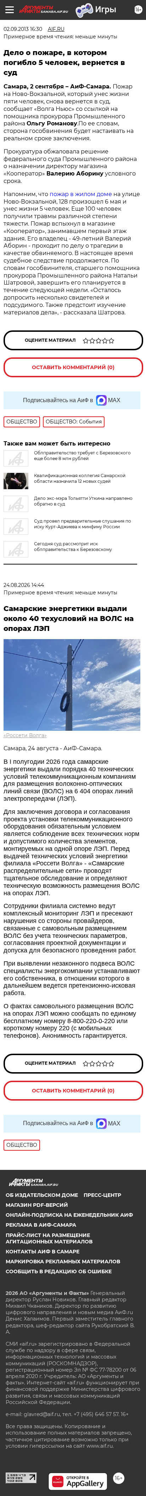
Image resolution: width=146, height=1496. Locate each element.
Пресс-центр (102, 1195)
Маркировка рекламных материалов (63, 1261)
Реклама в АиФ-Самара (41, 1225)
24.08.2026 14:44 (24, 585)
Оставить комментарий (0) (73, 367)
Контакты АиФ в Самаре (42, 1251)
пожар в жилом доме (81, 194)
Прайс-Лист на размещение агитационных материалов (49, 1238)
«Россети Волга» (25, 735)
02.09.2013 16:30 (23, 29)
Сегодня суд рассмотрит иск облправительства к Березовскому (73, 546)
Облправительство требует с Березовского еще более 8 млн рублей (82, 455)
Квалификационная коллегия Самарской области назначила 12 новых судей (79, 478)
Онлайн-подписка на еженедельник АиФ (69, 1215)
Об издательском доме (42, 1195)
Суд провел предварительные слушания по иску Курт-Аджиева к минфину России (82, 523)
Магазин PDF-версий (37, 1205)
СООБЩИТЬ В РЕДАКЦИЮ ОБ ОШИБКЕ (59, 1271)
